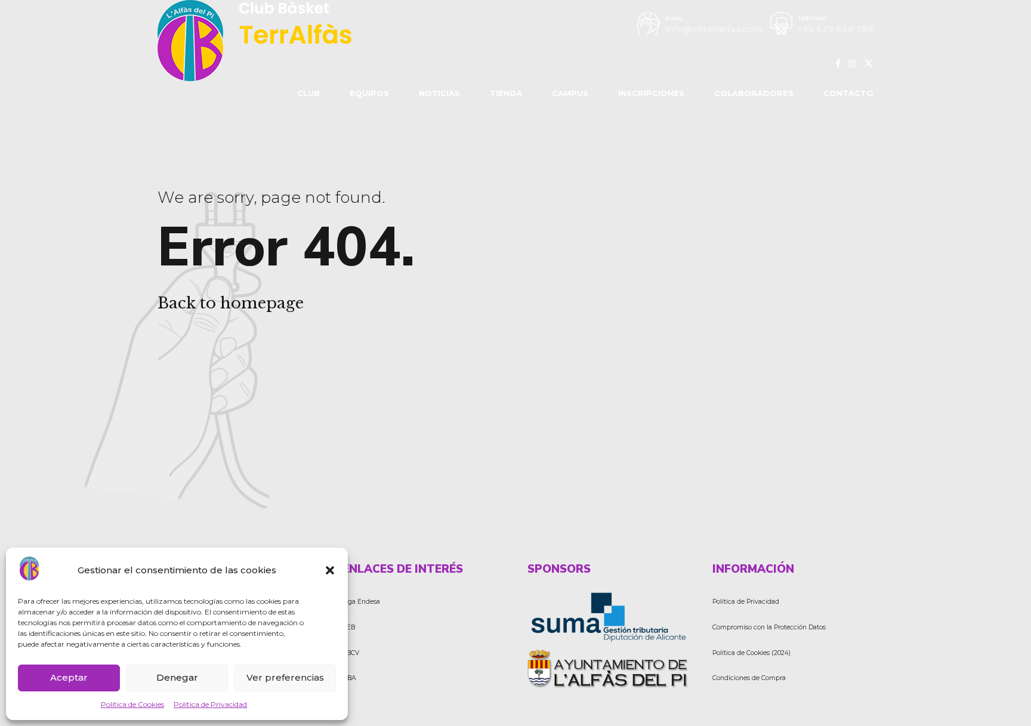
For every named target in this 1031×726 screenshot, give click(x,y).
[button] (330, 570)
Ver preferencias (285, 677)
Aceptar (69, 677)
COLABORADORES (754, 93)
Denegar (177, 677)
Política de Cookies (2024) (751, 653)
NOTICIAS (439, 93)
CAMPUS (570, 93)
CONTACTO (848, 93)
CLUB (308, 93)
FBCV (350, 653)
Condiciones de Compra (749, 678)
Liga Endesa (361, 601)
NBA (349, 678)
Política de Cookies (132, 704)
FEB (348, 627)
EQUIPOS (369, 93)
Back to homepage (231, 303)
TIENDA (506, 93)
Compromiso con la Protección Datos (769, 627)
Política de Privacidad (210, 704)
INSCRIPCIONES (651, 93)
